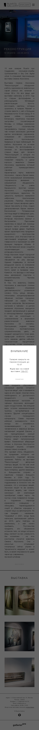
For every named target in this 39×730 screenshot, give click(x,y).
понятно (19, 379)
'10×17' (24, 371)
